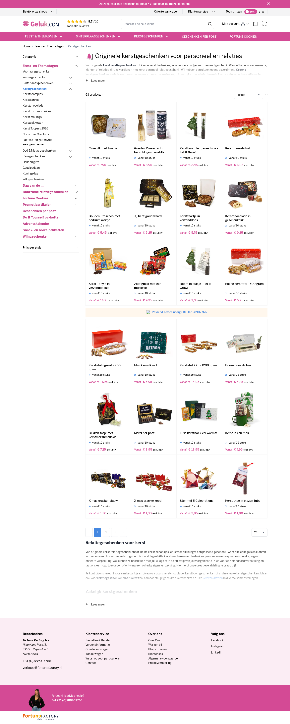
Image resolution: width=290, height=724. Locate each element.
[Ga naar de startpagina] (41, 24)
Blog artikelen (157, 649)
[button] (51, 57)
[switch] (250, 11)
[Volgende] (123, 532)
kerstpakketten (213, 578)
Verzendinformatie (98, 645)
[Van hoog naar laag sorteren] (266, 94)
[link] (89, 532)
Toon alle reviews (78, 26)
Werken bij (155, 645)
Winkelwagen (94, 654)
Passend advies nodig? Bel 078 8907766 (179, 312)
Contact (91, 663)
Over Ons (154, 640)
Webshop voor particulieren (103, 658)
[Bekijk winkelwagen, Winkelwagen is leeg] (264, 24)
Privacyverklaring (159, 663)
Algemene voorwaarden (163, 658)
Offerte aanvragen (166, 11)
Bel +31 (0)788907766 (66, 700)
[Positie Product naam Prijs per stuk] (248, 95)
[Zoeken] (210, 24)
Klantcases (155, 654)
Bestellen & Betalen (98, 640)
